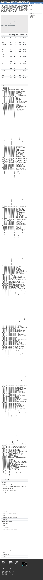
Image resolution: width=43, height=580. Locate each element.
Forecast (31, 8)
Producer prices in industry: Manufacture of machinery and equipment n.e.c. (13, 353)
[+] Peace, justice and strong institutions (8, 533)
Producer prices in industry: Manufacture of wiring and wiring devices (12, 409)
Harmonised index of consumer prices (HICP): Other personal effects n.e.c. (13, 195)
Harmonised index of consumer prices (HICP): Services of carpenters (12, 246)
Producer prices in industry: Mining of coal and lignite (10, 435)
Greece (3, 77)
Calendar (31, 7)
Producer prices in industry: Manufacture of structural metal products (12, 398)
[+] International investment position (7, 521)
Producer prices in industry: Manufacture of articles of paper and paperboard (13, 293)
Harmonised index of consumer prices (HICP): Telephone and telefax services (13, 263)
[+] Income (3, 515)
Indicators (31, 9)
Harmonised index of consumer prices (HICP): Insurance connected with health (13, 143)
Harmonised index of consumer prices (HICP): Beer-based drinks (11, 99)
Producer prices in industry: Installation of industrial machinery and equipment (13, 286)
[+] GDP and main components (6, 507)
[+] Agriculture (4, 482)
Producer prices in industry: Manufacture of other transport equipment (12, 375)
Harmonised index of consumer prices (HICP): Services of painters (12, 248)
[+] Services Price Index (5, 546)
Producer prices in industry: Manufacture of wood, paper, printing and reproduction (14, 412)
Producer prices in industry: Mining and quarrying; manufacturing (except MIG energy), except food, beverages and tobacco (13, 431)
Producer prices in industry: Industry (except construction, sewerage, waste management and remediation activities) (13, 283)
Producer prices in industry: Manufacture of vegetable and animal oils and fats (13, 405)
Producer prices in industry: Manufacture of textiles (9, 400)
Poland (3, 39)
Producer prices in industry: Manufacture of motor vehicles (10, 358)
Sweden (3, 65)
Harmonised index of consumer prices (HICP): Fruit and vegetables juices (13, 130)
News (30, 10)
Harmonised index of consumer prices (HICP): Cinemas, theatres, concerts (13, 109)
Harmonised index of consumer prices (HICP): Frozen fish (10, 129)
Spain (2, 59)
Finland (3, 80)
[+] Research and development (6, 542)
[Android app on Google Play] (24, 565)
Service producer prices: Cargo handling (8, 459)
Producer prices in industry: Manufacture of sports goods (10, 397)
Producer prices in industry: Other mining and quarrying (10, 439)
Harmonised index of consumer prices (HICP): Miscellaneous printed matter (13, 165)
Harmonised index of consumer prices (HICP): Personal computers (12, 213)
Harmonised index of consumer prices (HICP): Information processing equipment (14, 141)
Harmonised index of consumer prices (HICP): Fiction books (11, 125)
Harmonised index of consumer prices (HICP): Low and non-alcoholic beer (13, 154)
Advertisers (17, 565)
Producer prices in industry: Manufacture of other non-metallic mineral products (13, 369)
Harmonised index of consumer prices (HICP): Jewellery (10, 149)
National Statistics (32, 15)
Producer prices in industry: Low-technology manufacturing (10, 287)
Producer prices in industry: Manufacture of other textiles (10, 374)
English (3, 571)
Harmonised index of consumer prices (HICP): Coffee (10, 114)
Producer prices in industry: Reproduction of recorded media (11, 449)
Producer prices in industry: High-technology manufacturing (11, 281)
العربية (9, 573)
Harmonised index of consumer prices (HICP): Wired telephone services (12, 272)
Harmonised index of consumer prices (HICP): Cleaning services (11, 111)
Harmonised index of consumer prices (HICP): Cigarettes (10, 108)
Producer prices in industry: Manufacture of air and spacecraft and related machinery (14, 291)
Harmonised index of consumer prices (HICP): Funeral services (11, 131)
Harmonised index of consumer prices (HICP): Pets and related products (12, 216)
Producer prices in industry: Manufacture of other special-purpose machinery (13, 373)
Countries (3, 563)
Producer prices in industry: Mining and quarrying (9, 426)
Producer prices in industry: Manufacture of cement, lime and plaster (12, 309)
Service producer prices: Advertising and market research (10, 456)
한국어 (13, 574)
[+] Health (3, 509)
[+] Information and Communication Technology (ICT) (10, 517)
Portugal (3, 66)
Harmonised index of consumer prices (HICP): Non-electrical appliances (12, 176)
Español (3, 572)
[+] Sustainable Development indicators (8, 550)
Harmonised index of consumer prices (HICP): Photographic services (12, 221)
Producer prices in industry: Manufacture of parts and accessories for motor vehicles (14, 379)
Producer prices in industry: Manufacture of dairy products (10, 324)
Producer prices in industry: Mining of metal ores (9, 436)
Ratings (3, 568)
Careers (16, 563)
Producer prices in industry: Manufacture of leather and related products (12, 352)
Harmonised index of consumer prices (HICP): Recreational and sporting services (14, 229)
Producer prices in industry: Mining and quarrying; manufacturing (11, 427)
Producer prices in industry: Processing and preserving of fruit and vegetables (13, 443)
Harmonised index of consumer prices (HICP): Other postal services (12, 196)
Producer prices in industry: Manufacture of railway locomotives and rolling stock (14, 388)
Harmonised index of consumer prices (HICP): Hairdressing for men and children (14, 137)
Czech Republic (4, 44)
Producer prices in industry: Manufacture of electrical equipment (11, 329)
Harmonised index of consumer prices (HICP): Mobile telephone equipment (13, 168)
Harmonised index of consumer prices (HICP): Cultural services (11, 116)
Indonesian (6, 574)
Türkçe (10, 572)
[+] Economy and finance (5, 492)
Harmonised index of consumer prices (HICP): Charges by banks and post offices (14, 106)
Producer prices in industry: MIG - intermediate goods (10, 424)
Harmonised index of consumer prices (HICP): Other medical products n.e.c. (13, 186)
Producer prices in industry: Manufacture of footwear (9, 337)
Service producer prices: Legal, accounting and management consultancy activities (14, 466)
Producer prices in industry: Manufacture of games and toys (11, 341)
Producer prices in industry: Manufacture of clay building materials (12, 314)
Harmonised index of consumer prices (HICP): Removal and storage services (13, 234)
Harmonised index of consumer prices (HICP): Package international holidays (13, 210)
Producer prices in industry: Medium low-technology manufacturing (12, 416)
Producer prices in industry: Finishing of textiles (9, 278)
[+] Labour (3, 525)
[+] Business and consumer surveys (7, 488)
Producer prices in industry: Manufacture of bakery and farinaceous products (13, 294)
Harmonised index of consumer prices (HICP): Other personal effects (12, 194)
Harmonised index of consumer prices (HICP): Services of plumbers (12, 249)
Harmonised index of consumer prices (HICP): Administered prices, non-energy (13, 91)
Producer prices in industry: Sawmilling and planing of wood (11, 450)
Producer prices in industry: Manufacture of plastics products (11, 383)
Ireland (3, 47)
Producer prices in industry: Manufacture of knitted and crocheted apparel (13, 351)
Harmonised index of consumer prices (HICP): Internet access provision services (14, 147)
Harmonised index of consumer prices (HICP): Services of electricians (12, 247)
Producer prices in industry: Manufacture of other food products (11, 367)
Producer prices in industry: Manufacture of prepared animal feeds (12, 384)
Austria (3, 58)
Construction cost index (5, 87)
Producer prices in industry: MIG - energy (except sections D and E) (12, 423)
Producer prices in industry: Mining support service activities (11, 437)
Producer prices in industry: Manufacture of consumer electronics (11, 322)
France (3, 75)
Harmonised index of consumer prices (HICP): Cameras (10, 104)
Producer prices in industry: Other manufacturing (9, 438)
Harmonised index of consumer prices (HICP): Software (10, 255)
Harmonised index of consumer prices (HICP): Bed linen (10, 97)
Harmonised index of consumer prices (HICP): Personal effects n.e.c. (12, 214)
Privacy (16, 568)
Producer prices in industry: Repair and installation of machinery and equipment (14, 446)
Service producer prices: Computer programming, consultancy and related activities (14, 461)
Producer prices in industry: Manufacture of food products (10, 333)
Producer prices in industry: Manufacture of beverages (10, 306)
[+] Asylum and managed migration (7, 484)
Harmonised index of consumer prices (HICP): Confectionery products (12, 115)
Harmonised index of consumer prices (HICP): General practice (11, 136)
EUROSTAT (3, 9)
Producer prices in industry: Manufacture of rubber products (11, 394)
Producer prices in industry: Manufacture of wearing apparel (11, 407)
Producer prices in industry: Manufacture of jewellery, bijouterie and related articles (14, 350)
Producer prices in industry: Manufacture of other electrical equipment (12, 365)
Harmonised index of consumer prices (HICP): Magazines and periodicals (13, 155)
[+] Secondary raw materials (6, 544)
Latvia (2, 72)
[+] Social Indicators (5, 548)
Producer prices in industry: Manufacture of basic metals (10, 298)
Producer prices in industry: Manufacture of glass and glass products (12, 343)
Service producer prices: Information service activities (10, 465)
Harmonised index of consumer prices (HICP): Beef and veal (11, 98)
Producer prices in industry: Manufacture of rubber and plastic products (12, 391)
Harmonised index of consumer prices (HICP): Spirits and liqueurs (12, 257)
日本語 (13, 573)
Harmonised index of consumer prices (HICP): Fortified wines (11, 128)
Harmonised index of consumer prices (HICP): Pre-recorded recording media (13, 223)
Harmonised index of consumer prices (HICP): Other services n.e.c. (12, 203)
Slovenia (3, 79)
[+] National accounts (5, 531)
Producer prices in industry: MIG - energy (8, 422)
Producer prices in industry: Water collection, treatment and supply (12, 454)
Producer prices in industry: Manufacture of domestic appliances (11, 325)
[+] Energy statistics (5, 499)
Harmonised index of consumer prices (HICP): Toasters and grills (11, 266)
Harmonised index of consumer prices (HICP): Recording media (11, 228)
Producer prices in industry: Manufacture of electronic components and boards (13, 330)
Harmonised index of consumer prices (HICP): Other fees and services (12, 182)
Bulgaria (3, 73)
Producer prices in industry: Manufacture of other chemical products (12, 364)
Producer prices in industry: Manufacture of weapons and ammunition (12, 406)
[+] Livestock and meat (5, 527)
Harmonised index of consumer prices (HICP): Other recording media (12, 200)
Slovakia (3, 42)
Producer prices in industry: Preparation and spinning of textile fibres (12, 440)
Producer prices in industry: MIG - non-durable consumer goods (11, 425)
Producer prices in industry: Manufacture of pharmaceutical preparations (12, 382)
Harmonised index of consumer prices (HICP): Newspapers (11, 175)
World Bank (31, 17)
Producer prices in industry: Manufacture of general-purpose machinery (12, 342)
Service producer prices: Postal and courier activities (10, 468)
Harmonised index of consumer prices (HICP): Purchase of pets (11, 227)
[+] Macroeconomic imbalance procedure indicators (9, 529)
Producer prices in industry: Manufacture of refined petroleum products (12, 389)
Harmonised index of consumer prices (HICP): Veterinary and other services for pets (14, 271)
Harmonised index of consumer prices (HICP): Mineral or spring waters (12, 164)
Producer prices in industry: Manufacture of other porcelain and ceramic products (14, 370)
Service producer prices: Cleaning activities (8, 460)
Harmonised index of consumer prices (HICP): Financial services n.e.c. (12, 126)
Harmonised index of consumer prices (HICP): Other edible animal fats (12, 178)
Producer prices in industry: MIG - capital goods (9, 417)
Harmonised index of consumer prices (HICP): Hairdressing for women (12, 138)
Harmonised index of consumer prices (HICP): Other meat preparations (12, 185)
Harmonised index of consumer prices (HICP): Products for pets (11, 226)
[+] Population (4, 535)
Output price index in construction (7, 274)
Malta (2, 51)
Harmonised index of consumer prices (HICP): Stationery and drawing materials (14, 258)
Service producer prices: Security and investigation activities (11, 471)
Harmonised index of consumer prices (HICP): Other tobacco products (12, 208)
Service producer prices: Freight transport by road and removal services (12, 464)
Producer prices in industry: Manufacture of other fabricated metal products (13, 366)
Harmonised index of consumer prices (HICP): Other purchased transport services (14, 199)
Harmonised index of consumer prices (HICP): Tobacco (10, 267)
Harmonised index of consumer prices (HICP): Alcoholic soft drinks (12, 93)
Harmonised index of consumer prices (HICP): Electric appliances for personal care (14, 122)
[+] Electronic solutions (5, 496)
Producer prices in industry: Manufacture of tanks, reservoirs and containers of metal (14, 399)
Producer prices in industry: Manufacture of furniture (9, 338)
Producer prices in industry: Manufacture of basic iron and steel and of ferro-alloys (14, 297)
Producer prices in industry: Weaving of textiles (9, 455)
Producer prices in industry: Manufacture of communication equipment (12, 317)
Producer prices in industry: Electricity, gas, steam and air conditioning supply (13, 277)
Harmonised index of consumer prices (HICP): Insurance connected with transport (14, 146)
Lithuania (3, 46)
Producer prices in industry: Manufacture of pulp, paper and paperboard (12, 387)
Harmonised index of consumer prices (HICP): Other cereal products (12, 177)
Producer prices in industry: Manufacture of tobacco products (11, 403)
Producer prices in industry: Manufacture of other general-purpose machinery (13, 368)
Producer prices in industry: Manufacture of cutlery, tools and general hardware (13, 323)
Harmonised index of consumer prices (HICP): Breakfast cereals (11, 100)
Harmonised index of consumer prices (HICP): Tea (9, 260)
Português (3, 573)
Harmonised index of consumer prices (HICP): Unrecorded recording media (13, 270)
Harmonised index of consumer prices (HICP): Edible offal (10, 120)
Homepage (3, 562)
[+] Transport (4, 556)
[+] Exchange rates (5, 501)
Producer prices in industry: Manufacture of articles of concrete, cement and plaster (14, 292)
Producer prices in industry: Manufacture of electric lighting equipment (12, 326)
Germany (3, 40)
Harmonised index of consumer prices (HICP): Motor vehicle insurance (12, 171)
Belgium (3, 61)
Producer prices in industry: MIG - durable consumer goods (10, 421)
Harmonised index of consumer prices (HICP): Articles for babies (11, 94)
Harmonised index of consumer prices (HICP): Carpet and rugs (11, 105)
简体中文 (13, 572)
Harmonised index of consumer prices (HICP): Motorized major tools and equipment (14, 172)
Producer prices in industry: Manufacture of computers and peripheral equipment (14, 321)
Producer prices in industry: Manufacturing (8, 413)
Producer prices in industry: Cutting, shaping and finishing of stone (12, 276)
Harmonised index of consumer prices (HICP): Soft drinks (10, 254)
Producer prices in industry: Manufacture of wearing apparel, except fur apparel (13, 408)
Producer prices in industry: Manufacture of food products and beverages (13, 334)
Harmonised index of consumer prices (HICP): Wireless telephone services (13, 273)
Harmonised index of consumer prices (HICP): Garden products (11, 134)
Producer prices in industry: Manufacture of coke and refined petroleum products (14, 315)
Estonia (3, 56)
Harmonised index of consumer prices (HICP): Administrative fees (12, 92)
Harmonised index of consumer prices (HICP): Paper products (11, 211)
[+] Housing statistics (5, 511)
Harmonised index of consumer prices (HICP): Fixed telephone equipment (13, 127)
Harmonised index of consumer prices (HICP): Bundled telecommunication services (14, 101)
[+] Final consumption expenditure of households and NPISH (11, 503)
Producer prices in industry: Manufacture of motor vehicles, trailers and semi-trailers (14, 359)
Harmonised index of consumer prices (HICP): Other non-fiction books (12, 191)
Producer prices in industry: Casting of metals (8, 275)
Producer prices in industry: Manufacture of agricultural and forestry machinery (13, 290)
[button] (41, 1)
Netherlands (3, 37)
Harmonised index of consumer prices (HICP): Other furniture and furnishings (13, 183)
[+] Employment (4, 498)
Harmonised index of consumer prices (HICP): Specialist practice (11, 256)
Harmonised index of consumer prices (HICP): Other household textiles (12, 184)
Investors (16, 564)
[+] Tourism (3, 552)
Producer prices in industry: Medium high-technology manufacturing (12, 415)
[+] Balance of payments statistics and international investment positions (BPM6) (14, 486)
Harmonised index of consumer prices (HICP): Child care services (12, 107)
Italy (2, 63)
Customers (16, 562)
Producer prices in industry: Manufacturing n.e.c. (9, 414)
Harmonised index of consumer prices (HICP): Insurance (10, 142)
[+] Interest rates (4, 519)
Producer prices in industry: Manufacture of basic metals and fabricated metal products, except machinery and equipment (13, 300)
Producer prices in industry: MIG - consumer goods (9, 418)
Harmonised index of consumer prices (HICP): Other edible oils (11, 179)
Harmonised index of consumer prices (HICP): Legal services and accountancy (13, 152)
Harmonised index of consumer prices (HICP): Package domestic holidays (13, 209)
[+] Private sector (4, 540)
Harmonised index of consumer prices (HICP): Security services (11, 245)
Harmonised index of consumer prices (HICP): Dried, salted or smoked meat (13, 119)
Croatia (3, 68)
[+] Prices (3, 538)
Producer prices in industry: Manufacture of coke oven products (11, 316)
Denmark (3, 49)
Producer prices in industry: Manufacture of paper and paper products (12, 378)
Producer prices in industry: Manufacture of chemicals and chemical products (13, 310)
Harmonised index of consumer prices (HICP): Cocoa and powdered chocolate (13, 113)
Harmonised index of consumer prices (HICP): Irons (9, 148)
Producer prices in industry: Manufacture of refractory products (11, 390)
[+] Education (4, 494)
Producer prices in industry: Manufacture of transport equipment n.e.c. (12, 404)
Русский (10, 571)
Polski (6, 573)
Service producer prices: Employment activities (9, 463)
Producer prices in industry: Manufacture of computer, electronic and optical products (14, 318)
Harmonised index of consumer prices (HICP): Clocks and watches (12, 112)
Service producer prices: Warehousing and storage (9, 475)
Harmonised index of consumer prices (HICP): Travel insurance (11, 269)
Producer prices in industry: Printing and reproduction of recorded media (12, 441)
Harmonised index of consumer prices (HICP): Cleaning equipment (12, 110)
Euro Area (3, 54)
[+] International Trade (5, 523)
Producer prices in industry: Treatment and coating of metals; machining (12, 453)
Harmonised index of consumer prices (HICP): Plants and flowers (11, 222)
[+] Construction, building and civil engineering (9, 490)
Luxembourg (3, 70)
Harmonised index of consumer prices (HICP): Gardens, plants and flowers (13, 135)
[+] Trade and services (5, 554)
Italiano (6, 572)
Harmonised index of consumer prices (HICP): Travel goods (11, 268)
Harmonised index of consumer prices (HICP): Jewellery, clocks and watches (13, 150)
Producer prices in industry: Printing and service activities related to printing (13, 442)
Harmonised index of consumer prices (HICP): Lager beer (10, 151)
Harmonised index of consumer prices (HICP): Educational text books (12, 121)
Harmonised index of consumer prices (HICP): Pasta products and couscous (13, 212)
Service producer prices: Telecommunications (9, 474)
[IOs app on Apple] (24, 563)
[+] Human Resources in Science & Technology (9, 513)
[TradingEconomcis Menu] (2, 1)
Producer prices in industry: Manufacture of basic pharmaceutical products (13, 301)
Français (3, 574)
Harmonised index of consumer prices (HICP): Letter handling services (12, 153)
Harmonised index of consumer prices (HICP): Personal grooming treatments (13, 215)
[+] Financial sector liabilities (6, 505)
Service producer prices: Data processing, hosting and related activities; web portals (14, 462)
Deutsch (6, 571)
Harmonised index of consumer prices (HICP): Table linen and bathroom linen (13, 259)
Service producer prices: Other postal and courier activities (10, 467)
